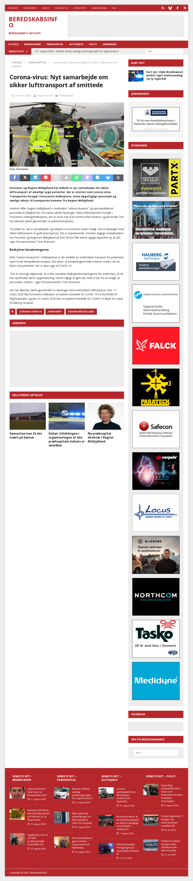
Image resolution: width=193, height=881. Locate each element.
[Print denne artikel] (66, 177)
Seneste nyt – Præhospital (67, 777)
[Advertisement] (130, 25)
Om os (45, 8)
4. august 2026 (171, 805)
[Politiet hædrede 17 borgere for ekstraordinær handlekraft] (150, 820)
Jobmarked (109, 44)
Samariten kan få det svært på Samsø (26, 435)
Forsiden (13, 8)
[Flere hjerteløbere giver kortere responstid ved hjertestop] (61, 842)
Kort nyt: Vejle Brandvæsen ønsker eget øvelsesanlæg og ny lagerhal (164, 75)
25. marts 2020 (23, 95)
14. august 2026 (38, 848)
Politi (93, 44)
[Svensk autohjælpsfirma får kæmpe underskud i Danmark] (106, 792)
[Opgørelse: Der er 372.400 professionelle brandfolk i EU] (17, 839)
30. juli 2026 (170, 830)
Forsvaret (55, 311)
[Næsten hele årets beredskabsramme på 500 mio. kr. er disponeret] (17, 814)
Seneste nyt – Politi (160, 776)
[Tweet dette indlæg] (25, 177)
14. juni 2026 (125, 858)
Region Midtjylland (81, 311)
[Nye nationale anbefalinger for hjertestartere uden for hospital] (61, 817)
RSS (114, 8)
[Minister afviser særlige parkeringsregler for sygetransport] (61, 792)
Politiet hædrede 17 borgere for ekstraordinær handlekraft (172, 820)
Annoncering (99, 8)
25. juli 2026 (170, 854)
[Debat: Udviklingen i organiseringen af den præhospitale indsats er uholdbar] (67, 416)
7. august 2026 (126, 833)
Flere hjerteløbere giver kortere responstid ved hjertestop (82, 842)
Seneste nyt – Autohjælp (111, 777)
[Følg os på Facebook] (177, 8)
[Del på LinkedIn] (35, 177)
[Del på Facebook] (15, 177)
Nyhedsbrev (30, 8)
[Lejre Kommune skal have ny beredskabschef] (17, 792)
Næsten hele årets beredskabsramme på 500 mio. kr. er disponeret (39, 814)
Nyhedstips (80, 8)
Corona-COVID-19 (30, 311)
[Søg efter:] (164, 51)
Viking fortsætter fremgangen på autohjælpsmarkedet (127, 849)
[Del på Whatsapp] (77, 177)
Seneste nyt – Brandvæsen (22, 777)
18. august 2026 (82, 851)
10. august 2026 (127, 805)
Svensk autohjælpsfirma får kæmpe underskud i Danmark (126, 795)
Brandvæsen (32, 44)
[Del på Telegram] (97, 177)
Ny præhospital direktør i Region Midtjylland (100, 437)
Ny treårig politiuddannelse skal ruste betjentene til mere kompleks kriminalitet (172, 793)
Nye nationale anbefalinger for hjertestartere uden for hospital (82, 818)
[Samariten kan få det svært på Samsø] (28, 416)
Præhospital (55, 44)
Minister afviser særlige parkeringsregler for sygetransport (82, 793)
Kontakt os (61, 8)
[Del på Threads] (118, 177)
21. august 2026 (38, 799)
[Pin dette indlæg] (46, 177)
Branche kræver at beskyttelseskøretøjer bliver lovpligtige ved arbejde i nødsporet (127, 823)
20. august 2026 (82, 827)
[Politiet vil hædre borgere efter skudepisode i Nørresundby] (150, 845)
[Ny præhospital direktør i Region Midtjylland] (106, 416)
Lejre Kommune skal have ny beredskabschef (37, 792)
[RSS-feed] (162, 8)
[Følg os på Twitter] (185, 8)
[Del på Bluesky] (108, 177)
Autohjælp (76, 44)
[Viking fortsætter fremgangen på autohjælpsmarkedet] (106, 848)
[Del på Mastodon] (87, 177)
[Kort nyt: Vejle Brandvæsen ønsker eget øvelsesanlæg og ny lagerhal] (135, 76)
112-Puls (13, 44)
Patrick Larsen (45, 95)
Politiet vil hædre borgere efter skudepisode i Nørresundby (170, 845)
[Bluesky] (170, 8)
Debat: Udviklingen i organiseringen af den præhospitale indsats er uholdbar (67, 439)
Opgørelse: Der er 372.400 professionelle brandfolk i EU (38, 839)
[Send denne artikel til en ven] (56, 177)
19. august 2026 (38, 824)
